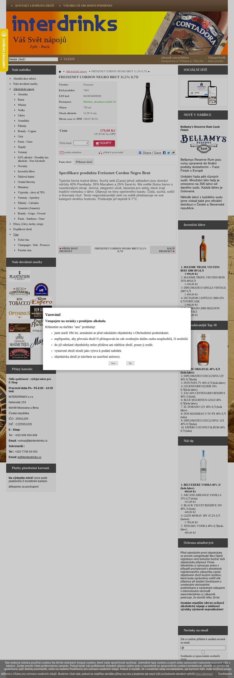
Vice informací (204, 673)
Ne (130, 363)
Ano (113, 363)
